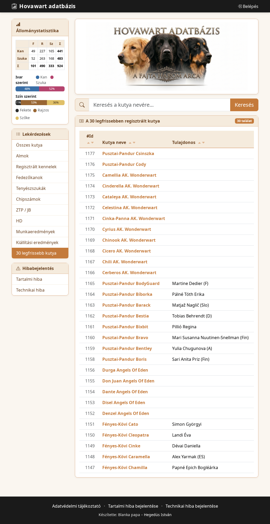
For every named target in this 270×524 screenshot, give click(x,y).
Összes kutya (29, 145)
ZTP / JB (23, 210)
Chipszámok (28, 199)
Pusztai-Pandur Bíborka (127, 294)
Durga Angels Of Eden (125, 370)
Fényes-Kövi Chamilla (124, 467)
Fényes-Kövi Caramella (126, 457)
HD (19, 221)
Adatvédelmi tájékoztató (76, 506)
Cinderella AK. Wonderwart (130, 186)
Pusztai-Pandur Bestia (125, 316)
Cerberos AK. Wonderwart (129, 272)
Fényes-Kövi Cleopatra (125, 435)
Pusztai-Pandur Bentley (127, 348)
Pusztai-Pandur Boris (124, 359)
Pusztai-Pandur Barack (126, 305)
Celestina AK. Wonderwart (129, 207)
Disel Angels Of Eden (123, 402)
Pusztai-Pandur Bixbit (125, 327)
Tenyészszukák (31, 188)
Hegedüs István (158, 514)
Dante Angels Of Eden (125, 392)
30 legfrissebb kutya (36, 253)
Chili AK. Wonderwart (124, 262)
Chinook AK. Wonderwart (129, 240)
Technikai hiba (30, 290)
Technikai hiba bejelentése (192, 506)
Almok (22, 156)
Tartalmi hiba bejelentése (133, 506)
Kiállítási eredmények (37, 242)
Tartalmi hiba (29, 279)
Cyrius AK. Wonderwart (126, 229)
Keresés (244, 104)
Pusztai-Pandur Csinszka (128, 153)
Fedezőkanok (29, 177)
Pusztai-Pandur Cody (124, 164)
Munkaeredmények (35, 232)
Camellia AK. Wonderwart (129, 175)
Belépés (250, 6)
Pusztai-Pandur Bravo (125, 337)
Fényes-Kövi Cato (120, 424)
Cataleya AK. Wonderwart (129, 197)
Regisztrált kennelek (36, 167)
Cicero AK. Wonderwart (126, 251)
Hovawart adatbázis (47, 6)
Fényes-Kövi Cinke (121, 446)
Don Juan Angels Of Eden (128, 381)
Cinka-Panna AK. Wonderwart (133, 218)
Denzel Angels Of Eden (125, 413)
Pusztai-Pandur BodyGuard (131, 283)
